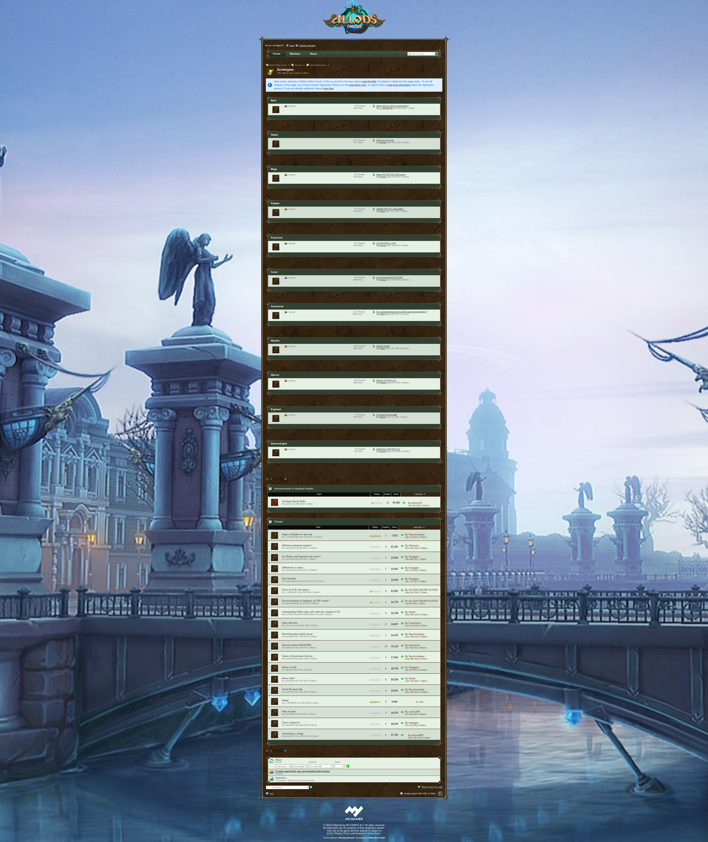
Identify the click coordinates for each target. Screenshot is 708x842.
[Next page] (285, 479)
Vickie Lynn (290, 625)
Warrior (275, 375)
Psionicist (276, 237)
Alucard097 (418, 735)
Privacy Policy (342, 833)
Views (396, 494)
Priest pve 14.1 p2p (385, 140)
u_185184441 (291, 592)
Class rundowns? (291, 722)
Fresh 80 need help (292, 689)
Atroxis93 (417, 503)
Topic (319, 494)
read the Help (369, 81)
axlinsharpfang (291, 603)
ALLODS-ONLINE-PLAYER (423, 590)
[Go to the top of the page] (440, 793)
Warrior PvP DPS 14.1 (386, 380)
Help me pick (289, 711)
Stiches (382, 417)
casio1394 (289, 548)
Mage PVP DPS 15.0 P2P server (391, 174)
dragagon (414, 722)
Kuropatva (289, 636)
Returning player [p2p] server (297, 634)
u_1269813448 (386, 108)
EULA (330, 833)
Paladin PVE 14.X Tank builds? (390, 209)
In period (312, 762)
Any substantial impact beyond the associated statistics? (401, 312)
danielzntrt (289, 647)
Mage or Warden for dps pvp (297, 534)
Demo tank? (288, 678)
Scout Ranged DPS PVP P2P (389, 277)
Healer (274, 134)
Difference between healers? (297, 545)
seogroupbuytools (293, 581)
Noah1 (412, 612)
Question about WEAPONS (296, 645)
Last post (418, 494)
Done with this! (290, 623)
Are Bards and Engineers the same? (301, 556)
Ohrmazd (414, 545)
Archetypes (285, 69)
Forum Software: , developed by (354, 838)
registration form (357, 85)
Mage (274, 169)
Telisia (382, 211)
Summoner (277, 306)
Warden (275, 340)
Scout (274, 272)
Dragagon (414, 556)
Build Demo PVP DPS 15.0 (388, 449)
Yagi (287, 670)
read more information (399, 85)
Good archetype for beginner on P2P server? (305, 600)
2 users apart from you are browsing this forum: (302, 771)
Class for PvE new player (295, 589)
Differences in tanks (292, 567)
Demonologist (279, 443)
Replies (387, 494)
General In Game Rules (368, 833)
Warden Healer (383, 346)
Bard (273, 100)
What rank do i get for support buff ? (392, 106)
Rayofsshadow (416, 534)
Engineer (276, 409)
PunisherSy (415, 623)
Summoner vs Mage (292, 733)
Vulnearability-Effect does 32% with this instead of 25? (311, 611)
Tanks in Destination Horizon (297, 656)
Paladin (275, 203)
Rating (377, 494)
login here (328, 88)
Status (337, 762)
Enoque (382, 142)
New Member (289, 578)
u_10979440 (290, 703)
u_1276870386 (291, 537)
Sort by (278, 762)
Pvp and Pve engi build (386, 415)
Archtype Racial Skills (294, 501)
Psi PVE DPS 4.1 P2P (386, 243)
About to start (289, 667)
